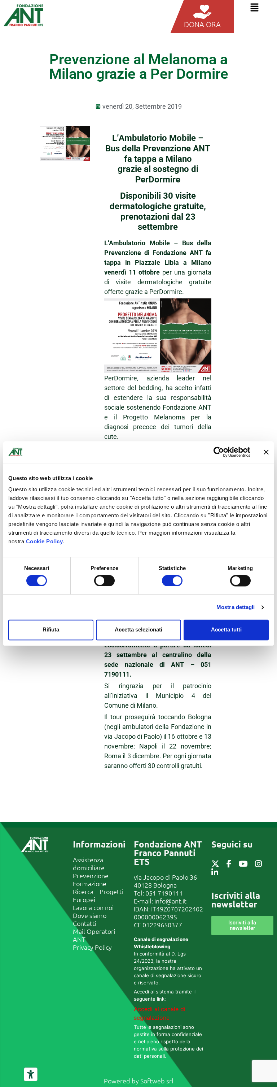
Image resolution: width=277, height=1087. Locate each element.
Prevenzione (91, 875)
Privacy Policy (92, 947)
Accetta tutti (226, 630)
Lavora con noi (93, 907)
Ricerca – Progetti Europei (98, 895)
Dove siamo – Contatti (92, 919)
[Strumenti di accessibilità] (31, 1074)
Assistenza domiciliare (89, 863)
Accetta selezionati (138, 630)
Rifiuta (51, 630)
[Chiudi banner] (266, 451)
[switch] (104, 580)
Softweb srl (156, 1081)
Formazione (89, 883)
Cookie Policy (44, 541)
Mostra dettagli (235, 607)
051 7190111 (164, 893)
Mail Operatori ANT (94, 935)
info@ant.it (170, 901)
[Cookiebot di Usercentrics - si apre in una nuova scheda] (218, 452)
